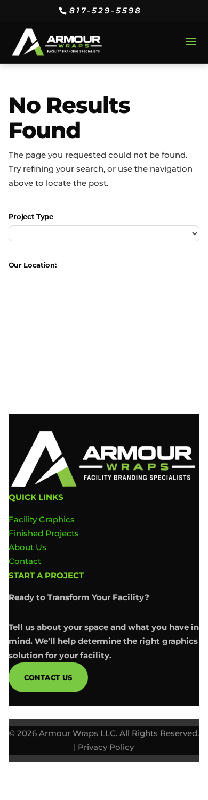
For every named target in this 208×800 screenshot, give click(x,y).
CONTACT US (48, 677)
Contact (25, 561)
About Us (27, 547)
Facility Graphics (42, 519)
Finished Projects (44, 533)
